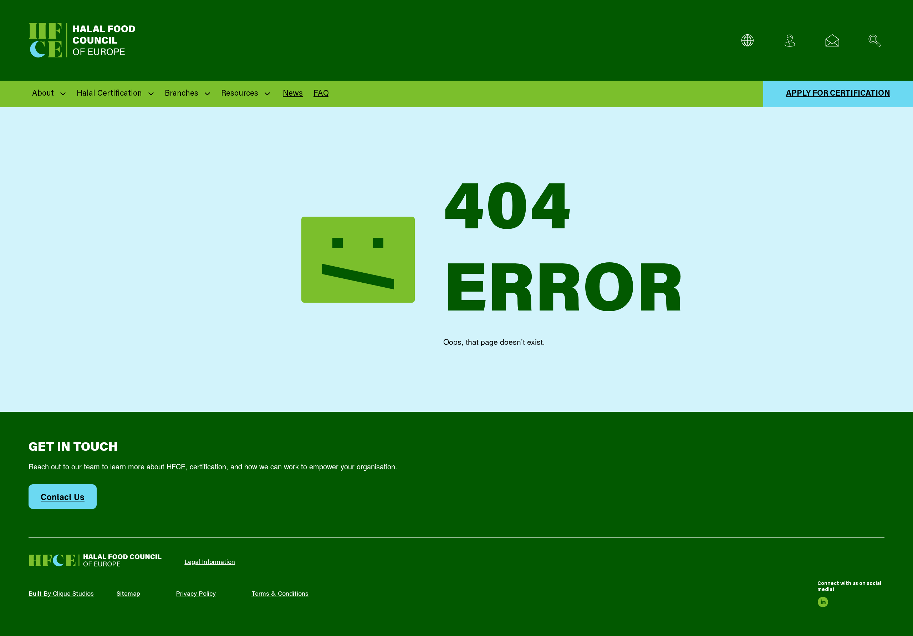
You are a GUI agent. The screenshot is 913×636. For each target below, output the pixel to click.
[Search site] (874, 40)
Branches (181, 94)
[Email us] (832, 40)
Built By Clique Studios (61, 594)
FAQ (321, 94)
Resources (239, 94)
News (293, 94)
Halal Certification (109, 94)
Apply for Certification (838, 94)
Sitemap (128, 594)
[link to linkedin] (822, 602)
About (43, 94)
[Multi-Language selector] (747, 40)
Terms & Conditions (279, 594)
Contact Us (63, 497)
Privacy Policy (196, 594)
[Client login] (790, 40)
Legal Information (209, 562)
